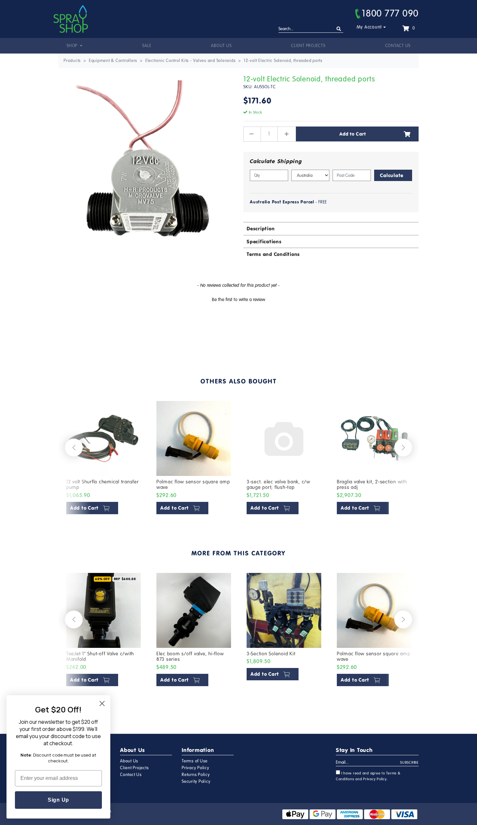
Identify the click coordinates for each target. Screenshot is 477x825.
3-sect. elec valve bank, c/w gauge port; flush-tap (278, 485)
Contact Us (398, 45)
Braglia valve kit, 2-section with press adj (372, 485)
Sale (146, 45)
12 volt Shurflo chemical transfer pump (102, 485)
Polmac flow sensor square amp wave (193, 485)
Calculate (391, 175)
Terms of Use (195, 761)
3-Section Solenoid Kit (271, 654)
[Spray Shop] (71, 19)
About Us (221, 45)
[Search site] (339, 29)
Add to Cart (352, 134)
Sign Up (58, 800)
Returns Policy (196, 774)
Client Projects (308, 45)
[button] (238, 299)
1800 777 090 (390, 13)
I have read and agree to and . (368, 776)
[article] (103, 459)
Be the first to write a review (238, 299)
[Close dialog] (102, 703)
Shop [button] (73, 45)
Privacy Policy (195, 767)
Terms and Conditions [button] (273, 254)
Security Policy (196, 781)
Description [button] (261, 228)
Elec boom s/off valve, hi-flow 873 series (190, 656)
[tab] (331, 228)
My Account (369, 27)
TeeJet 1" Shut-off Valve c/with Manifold (100, 656)
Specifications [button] (264, 241)
